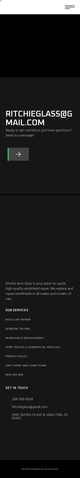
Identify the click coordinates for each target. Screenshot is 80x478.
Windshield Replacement (25, 338)
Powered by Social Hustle (44, 468)
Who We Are (14, 375)
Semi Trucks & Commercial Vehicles (33, 347)
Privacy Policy (16, 356)
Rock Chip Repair (18, 319)
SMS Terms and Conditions (26, 365)
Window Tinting (18, 329)
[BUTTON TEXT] (18, 154)
